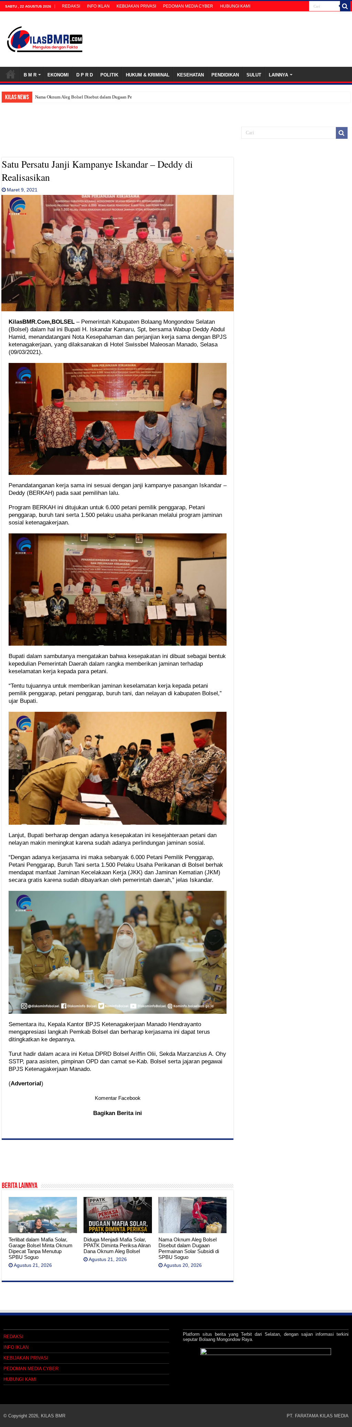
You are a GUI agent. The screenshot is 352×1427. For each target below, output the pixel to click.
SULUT (253, 74)
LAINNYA (278, 74)
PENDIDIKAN (225, 74)
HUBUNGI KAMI (235, 6)
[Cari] (345, 6)
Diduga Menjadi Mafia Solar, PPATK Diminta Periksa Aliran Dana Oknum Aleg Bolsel (117, 1245)
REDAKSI (71, 6)
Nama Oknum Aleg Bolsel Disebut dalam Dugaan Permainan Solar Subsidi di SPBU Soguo (119, 97)
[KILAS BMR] (44, 38)
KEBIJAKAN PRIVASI (136, 6)
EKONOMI (58, 74)
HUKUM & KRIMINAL (147, 74)
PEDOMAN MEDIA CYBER (188, 6)
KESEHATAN (190, 74)
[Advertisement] (117, 140)
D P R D (84, 74)
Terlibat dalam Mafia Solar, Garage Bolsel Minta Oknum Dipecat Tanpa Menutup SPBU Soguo (41, 1248)
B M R (30, 74)
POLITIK (109, 74)
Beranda (11, 74)
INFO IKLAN (98, 6)
